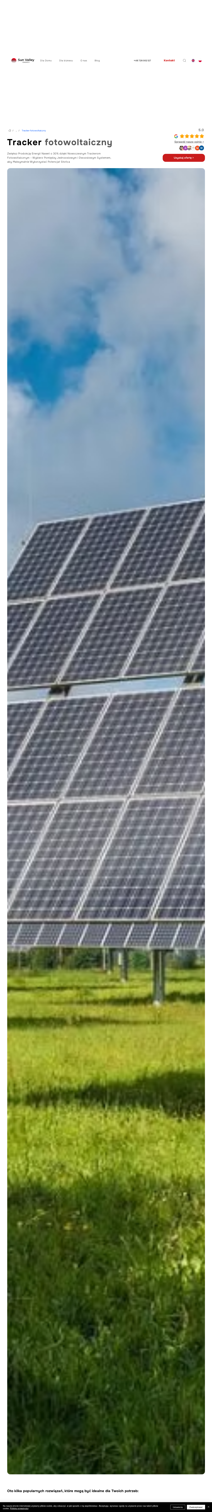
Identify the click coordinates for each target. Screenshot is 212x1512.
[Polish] (199, 60)
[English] (193, 60)
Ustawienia (178, 1507)
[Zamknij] (208, 1507)
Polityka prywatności (19, 1508)
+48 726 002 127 (142, 60)
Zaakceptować (196, 1507)
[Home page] (9, 130)
